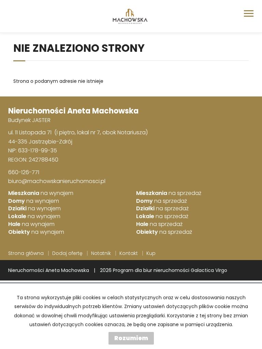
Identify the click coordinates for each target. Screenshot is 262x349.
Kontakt (128, 253)
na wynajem (40, 193)
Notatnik (101, 253)
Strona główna (26, 253)
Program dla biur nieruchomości (152, 270)
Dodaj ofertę (67, 253)
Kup (151, 253)
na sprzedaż (168, 193)
